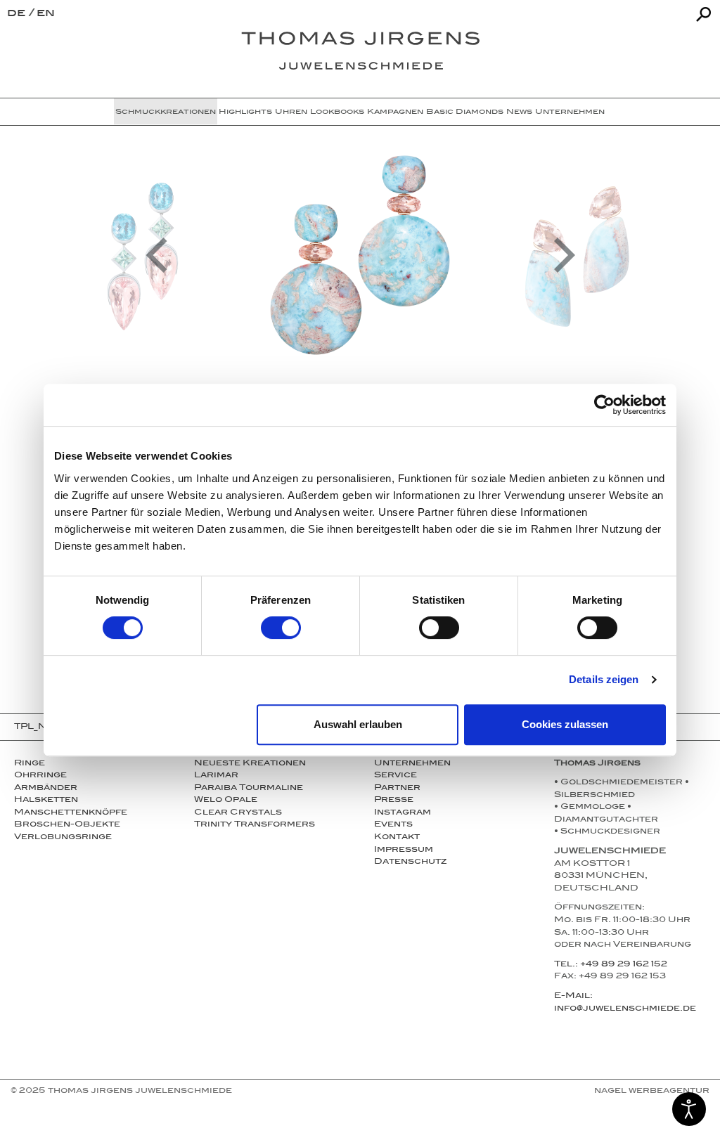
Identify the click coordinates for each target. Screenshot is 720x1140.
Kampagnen (395, 112)
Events (393, 825)
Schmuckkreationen (165, 112)
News (519, 112)
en (46, 14)
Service (395, 776)
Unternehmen (570, 112)
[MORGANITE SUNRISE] (360, 255)
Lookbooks (337, 112)
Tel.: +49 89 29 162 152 (610, 965)
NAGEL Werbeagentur (651, 1091)
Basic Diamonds (464, 112)
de (18, 14)
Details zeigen (603, 679)
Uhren (291, 112)
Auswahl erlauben (358, 724)
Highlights (245, 112)
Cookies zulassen (565, 724)
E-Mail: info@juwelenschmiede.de (625, 1003)
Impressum (403, 850)
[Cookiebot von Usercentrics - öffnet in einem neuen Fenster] (604, 404)
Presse (393, 800)
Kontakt (397, 837)
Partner (397, 788)
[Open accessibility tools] (689, 1109)
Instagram (402, 813)
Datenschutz (410, 862)
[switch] (281, 627)
